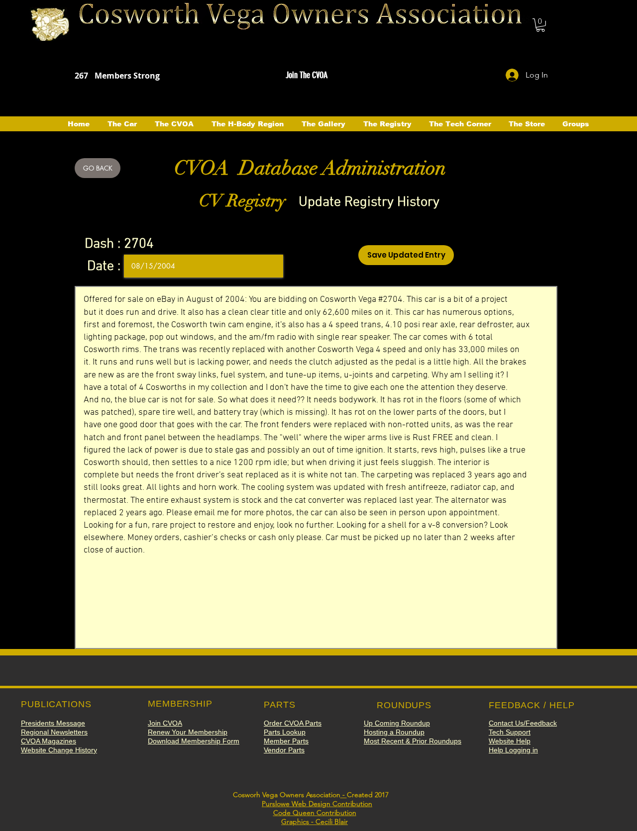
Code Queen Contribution (314, 812)
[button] (540, 25)
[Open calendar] (269, 266)
